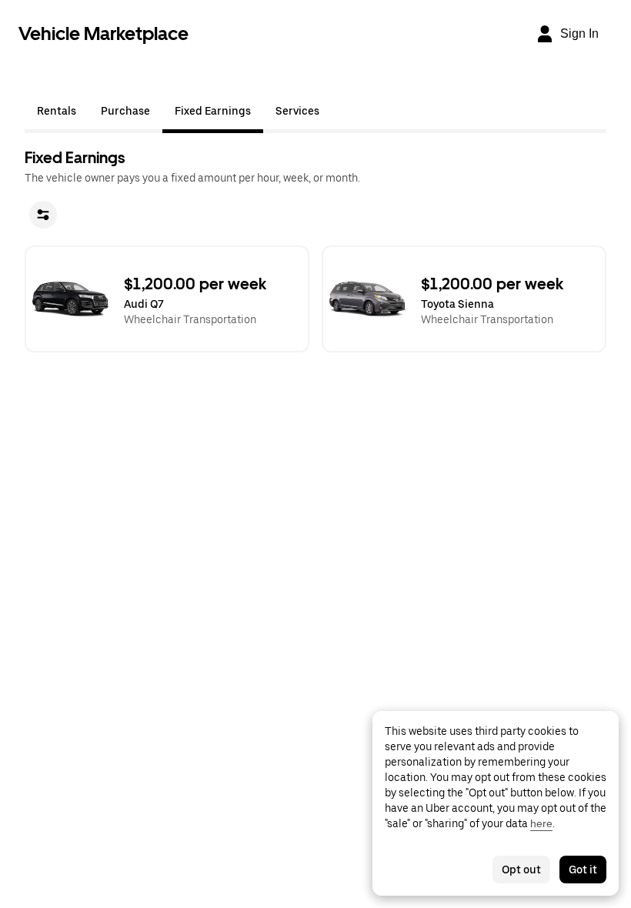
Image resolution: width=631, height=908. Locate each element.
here (541, 823)
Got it (583, 869)
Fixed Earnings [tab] (213, 111)
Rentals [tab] (56, 111)
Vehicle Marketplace (103, 33)
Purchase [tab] (125, 111)
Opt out (521, 869)
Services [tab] (297, 111)
